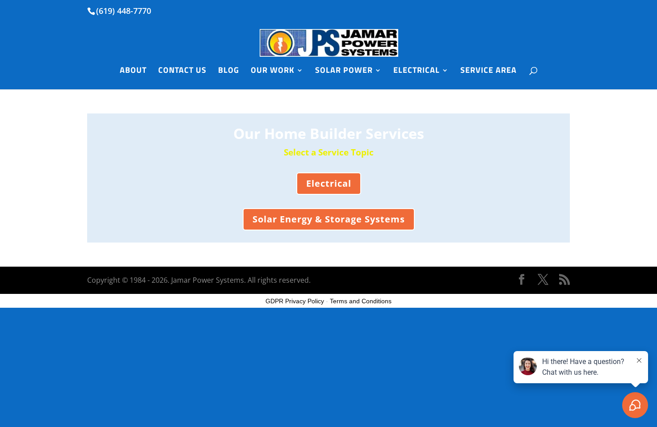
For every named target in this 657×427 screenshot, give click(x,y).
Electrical (416, 71)
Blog (228, 71)
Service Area (488, 71)
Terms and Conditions (361, 301)
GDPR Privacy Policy (294, 301)
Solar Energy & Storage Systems (329, 219)
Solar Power (344, 71)
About (133, 71)
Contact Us (182, 71)
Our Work (273, 71)
